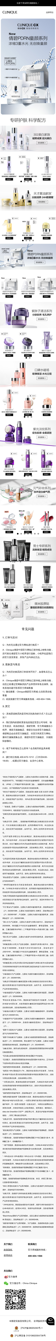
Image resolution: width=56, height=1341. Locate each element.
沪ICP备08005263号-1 (32, 1328)
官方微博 (12, 1276)
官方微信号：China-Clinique (23, 1283)
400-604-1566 (35, 1256)
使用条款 (8, 1255)
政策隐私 (8, 1249)
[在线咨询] (50, 1321)
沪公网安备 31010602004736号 (30, 1335)
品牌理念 (50, 12)
